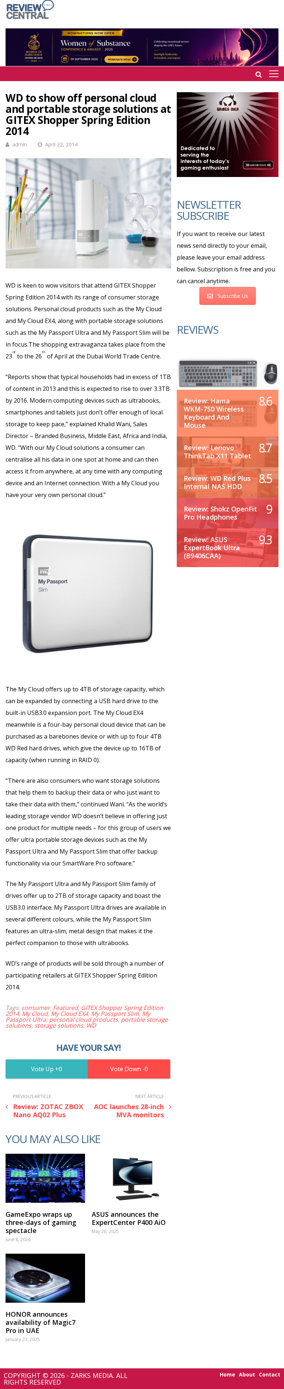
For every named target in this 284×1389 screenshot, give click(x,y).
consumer (35, 1008)
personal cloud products (83, 1019)
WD (91, 1025)
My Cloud (35, 1014)
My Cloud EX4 (69, 1014)
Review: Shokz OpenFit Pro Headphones (220, 512)
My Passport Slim (115, 1014)
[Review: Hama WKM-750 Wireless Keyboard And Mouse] (228, 373)
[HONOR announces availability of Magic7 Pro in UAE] (45, 1278)
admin (19, 144)
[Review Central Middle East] (30, 20)
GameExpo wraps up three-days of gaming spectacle (41, 1222)
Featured (65, 1008)
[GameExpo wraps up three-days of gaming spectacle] (45, 1178)
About (247, 1374)
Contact (269, 1374)
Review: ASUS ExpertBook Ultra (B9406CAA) (212, 547)
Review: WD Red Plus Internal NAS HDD (217, 482)
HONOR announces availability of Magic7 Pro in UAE (40, 1322)
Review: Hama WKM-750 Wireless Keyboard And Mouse (214, 413)
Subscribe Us (232, 295)
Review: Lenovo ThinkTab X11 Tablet (217, 451)
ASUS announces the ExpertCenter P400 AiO (129, 1218)
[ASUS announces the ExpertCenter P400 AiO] (131, 1178)
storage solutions (58, 1025)
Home (227, 1374)
